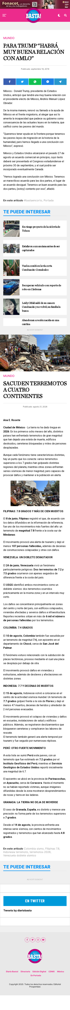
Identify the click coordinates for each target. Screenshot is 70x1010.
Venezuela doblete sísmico (19, 855)
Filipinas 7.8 (52, 848)
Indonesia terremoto (15, 852)
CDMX (52, 971)
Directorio (25, 971)
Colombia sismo (34, 848)
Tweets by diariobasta (17, 910)
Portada (49, 200)
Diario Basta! (12, 971)
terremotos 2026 (40, 852)
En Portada (36, 975)
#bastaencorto (33, 200)
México (60, 971)
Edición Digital (39, 971)
